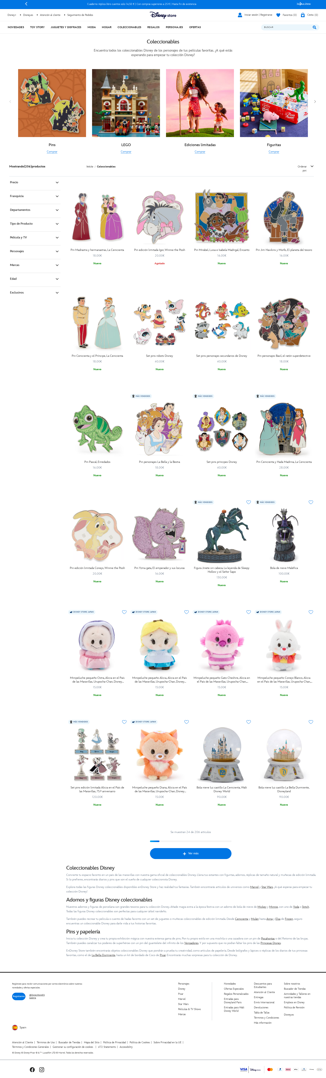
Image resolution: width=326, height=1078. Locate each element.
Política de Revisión (294, 1007)
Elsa (277, 919)
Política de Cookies (140, 1042)
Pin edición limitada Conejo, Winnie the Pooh (97, 568)
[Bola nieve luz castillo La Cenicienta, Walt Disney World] (222, 755)
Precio (14, 182)
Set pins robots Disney (159, 356)
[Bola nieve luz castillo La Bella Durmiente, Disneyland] (284, 755)
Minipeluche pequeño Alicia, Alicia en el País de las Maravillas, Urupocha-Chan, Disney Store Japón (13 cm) (159, 680)
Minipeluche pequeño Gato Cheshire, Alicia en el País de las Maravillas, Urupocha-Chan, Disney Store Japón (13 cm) (222, 680)
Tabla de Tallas (261, 1012)
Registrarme (19, 996)
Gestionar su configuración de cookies (73, 1047)
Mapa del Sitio (91, 1042)
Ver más (193, 853)
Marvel (254, 887)
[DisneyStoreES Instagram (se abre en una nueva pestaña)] (41, 1069)
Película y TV (18, 237)
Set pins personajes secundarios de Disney (221, 356)
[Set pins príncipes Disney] (222, 429)
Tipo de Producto (21, 224)
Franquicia (17, 196)
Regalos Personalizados (236, 994)
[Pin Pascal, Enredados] (97, 429)
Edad (13, 279)
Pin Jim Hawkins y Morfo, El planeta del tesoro (284, 250)
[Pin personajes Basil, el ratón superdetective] (284, 323)
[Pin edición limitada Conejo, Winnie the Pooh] (97, 535)
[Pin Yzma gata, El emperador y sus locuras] (159, 535)
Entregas (258, 997)
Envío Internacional (264, 1002)
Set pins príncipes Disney (222, 462)
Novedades (230, 983)
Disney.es (28, 15)
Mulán (255, 919)
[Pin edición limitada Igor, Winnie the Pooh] (159, 217)
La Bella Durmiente (103, 955)
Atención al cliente (50, 15)
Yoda (296, 907)
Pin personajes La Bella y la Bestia (159, 462)
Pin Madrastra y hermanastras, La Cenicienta (97, 250)
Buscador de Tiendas (295, 988)
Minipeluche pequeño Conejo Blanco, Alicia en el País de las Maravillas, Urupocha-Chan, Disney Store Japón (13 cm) (284, 680)
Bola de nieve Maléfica (284, 568)
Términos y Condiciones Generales (30, 1047)
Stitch (305, 907)
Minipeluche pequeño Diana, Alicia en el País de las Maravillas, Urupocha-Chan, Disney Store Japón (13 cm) (159, 789)
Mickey (262, 907)
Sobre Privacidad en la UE (167, 1042)
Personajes (17, 251)
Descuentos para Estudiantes (263, 985)
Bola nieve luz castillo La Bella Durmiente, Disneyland (283, 789)
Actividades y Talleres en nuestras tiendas (297, 995)
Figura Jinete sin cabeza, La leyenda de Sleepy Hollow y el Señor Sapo (221, 570)
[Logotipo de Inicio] (163, 15)
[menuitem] (16, 27)
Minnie (273, 907)
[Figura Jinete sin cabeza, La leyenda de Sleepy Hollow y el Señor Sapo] (222, 535)
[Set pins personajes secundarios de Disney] (222, 323)
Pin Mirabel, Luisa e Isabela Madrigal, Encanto (221, 250)
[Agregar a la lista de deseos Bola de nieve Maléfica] (311, 502)
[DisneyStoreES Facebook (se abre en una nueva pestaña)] (32, 1069)
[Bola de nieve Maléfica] (284, 535)
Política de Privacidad (114, 1042)
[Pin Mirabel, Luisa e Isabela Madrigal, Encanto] (222, 217)
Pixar (163, 955)
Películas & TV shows (189, 1009)
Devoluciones (261, 1007)
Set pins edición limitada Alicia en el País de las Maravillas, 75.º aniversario (97, 789)
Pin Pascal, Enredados (97, 462)
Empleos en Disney (294, 1002)
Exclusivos (17, 292)
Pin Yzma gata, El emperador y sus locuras (159, 568)
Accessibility (126, 1047)
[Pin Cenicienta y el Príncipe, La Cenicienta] (97, 323)
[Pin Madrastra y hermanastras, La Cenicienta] (97, 217)
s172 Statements (107, 1047)
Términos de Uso (46, 1042)
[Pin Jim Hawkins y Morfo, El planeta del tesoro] (284, 217)
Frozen (289, 919)
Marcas (14, 265)
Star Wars (267, 887)
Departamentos (20, 210)
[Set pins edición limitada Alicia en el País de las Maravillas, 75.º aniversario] (97, 755)
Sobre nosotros (292, 983)
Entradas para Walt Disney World (234, 1009)
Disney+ (12, 15)
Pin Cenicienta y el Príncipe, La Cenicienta (97, 356)
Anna (269, 919)
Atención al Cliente (264, 992)
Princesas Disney (271, 943)
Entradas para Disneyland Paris (232, 1000)
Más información (262, 1022)
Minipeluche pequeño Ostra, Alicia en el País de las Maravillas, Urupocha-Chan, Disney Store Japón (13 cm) (97, 680)
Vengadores (191, 943)
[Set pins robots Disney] (159, 323)
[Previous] (26, 4)
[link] (52, 152)
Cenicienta (241, 919)
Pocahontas (268, 938)
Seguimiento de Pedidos (80, 15)
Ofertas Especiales (234, 988)
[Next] (301, 4)
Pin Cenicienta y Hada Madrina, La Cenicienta (284, 462)
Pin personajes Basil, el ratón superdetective (284, 356)
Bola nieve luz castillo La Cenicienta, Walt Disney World (222, 789)
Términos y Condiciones (266, 1017)
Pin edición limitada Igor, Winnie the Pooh (159, 250)
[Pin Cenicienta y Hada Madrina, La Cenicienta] (284, 429)
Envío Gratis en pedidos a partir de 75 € (163, 4)
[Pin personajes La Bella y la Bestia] (159, 429)
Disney (181, 988)
